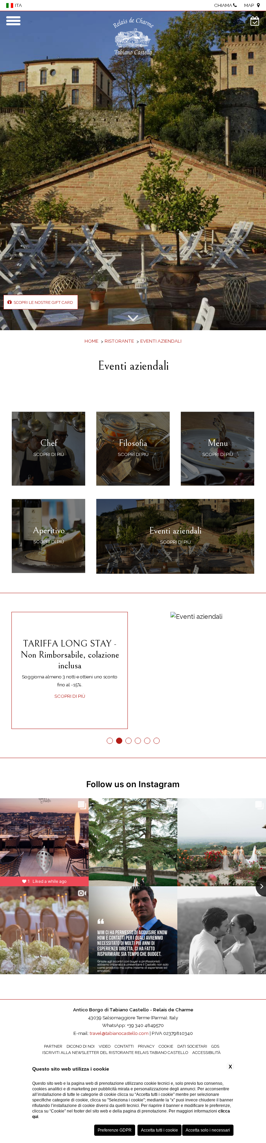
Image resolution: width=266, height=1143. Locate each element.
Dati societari (192, 1046)
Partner (53, 1046)
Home (91, 341)
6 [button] (156, 740)
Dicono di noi (80, 1046)
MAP (250, 5)
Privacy (146, 1046)
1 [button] (109, 740)
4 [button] (137, 740)
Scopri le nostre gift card (43, 302)
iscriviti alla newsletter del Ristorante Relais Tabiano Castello (115, 1052)
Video (104, 1046)
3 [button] (128, 740)
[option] (133, 171)
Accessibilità (206, 1052)
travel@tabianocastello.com (119, 1033)
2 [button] (119, 740)
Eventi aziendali (160, 341)
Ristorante (119, 341)
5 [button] (147, 740)
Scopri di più (69, 696)
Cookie (166, 1046)
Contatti (124, 1046)
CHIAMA (223, 5)
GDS (215, 1046)
